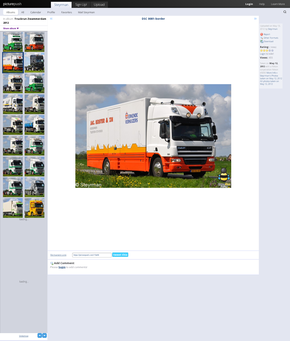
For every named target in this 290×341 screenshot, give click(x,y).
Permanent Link (58, 254)
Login (249, 4)
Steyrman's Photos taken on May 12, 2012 (271, 77)
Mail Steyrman (86, 12)
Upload (99, 4)
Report (266, 34)
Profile (51, 12)
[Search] (285, 12)
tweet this (120, 254)
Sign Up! (81, 4)
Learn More (278, 4)
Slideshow (23, 335)
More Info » (272, 72)
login (62, 267)
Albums (10, 12)
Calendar (35, 12)
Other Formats (270, 37)
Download (268, 41)
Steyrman (61, 4)
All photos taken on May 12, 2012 (269, 82)
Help (262, 4)
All (22, 12)
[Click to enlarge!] (153, 136)
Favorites (66, 12)
